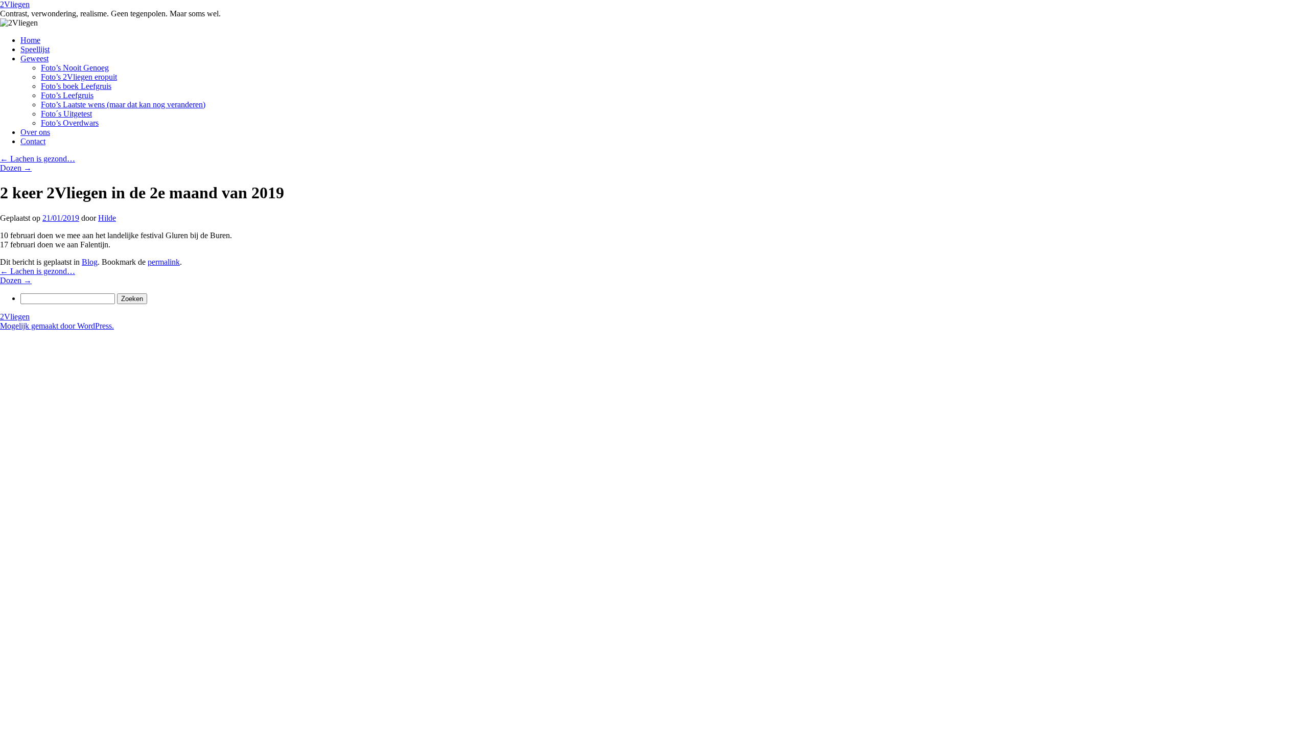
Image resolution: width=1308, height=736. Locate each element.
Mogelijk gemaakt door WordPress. (57, 325)
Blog (90, 262)
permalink (164, 262)
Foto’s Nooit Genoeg (75, 67)
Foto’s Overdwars (70, 123)
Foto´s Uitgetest (66, 113)
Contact (32, 141)
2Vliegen (15, 4)
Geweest (34, 58)
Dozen (16, 168)
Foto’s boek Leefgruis (76, 86)
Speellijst (35, 49)
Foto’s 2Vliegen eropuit (79, 77)
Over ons (35, 132)
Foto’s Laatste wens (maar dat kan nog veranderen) (123, 104)
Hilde (107, 218)
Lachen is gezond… (37, 158)
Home (30, 40)
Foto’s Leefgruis (67, 95)
